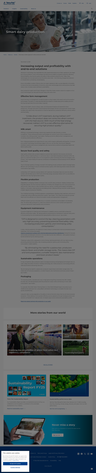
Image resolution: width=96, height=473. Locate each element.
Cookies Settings (15, 467)
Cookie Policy (15, 460)
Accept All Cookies (15, 463)
